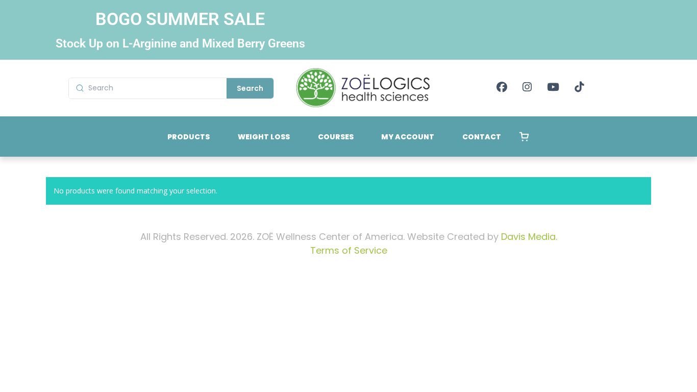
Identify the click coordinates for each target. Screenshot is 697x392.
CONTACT (481, 136)
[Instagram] (527, 88)
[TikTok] (579, 88)
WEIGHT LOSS (264, 136)
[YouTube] (553, 88)
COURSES (336, 136)
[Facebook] (501, 88)
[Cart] (524, 136)
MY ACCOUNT (407, 136)
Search (250, 88)
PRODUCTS (188, 136)
